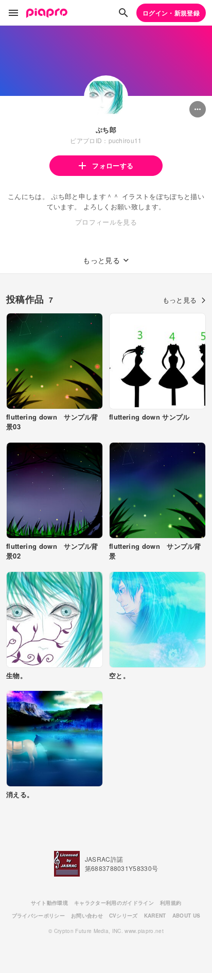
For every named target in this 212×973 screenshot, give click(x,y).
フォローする (112, 165)
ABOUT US (186, 915)
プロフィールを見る (106, 222)
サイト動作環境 (49, 902)
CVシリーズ (123, 915)
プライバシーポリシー (38, 915)
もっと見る (180, 300)
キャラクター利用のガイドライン (114, 902)
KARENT (155, 915)
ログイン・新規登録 (171, 12)
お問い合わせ (87, 915)
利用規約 (170, 902)
